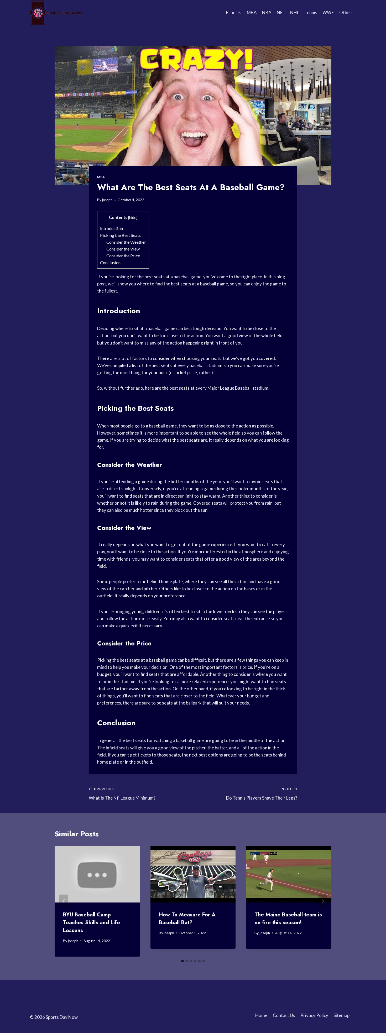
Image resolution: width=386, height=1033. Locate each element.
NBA (267, 12)
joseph (107, 200)
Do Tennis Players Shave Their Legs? (261, 794)
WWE (328, 12)
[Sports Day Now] (56, 12)
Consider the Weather (126, 241)
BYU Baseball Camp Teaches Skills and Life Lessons (91, 922)
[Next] (322, 901)
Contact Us (284, 1015)
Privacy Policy (314, 1015)
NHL (294, 12)
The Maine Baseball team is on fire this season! (288, 918)
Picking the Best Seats (120, 235)
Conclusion (110, 262)
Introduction (111, 228)
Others (346, 12)
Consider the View (123, 248)
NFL (281, 12)
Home (261, 1015)
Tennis (310, 12)
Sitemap (341, 1015)
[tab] (182, 961)
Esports (233, 12)
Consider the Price (123, 255)
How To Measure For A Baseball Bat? (187, 918)
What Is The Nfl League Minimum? (122, 794)
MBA (252, 12)
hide (132, 217)
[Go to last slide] (63, 901)
